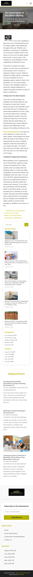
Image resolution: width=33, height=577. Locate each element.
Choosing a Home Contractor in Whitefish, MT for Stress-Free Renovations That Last (14, 457)
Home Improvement (10, 533)
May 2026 (8, 359)
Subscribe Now (16, 517)
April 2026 (8, 361)
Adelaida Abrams (11, 461)
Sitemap (21, 574)
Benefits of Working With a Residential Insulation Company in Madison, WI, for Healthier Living (16, 302)
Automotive (8, 345)
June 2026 (8, 356)
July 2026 (8, 354)
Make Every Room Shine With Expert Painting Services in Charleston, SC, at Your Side (16, 262)
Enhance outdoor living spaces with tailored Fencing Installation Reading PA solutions (16, 323)
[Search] (26, 224)
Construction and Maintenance (15, 21)
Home (6, 530)
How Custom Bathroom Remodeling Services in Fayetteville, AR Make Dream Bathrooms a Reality (15, 282)
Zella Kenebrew (12, 19)
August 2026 (8, 352)
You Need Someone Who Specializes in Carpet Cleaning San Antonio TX (14, 383)
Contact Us (8, 540)
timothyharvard (11, 415)
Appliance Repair (10, 340)
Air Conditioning (9, 335)
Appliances (8, 342)
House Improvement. (22, 573)
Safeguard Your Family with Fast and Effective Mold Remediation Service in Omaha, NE (16, 242)
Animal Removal (9, 337)
